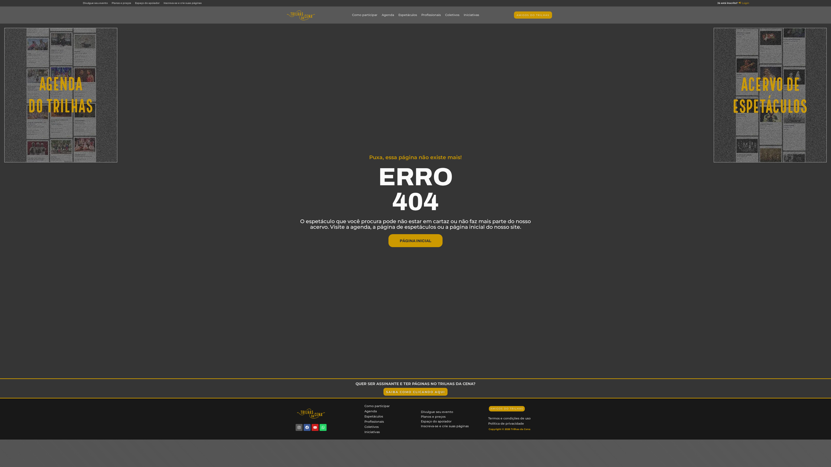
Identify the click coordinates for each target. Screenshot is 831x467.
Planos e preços (433, 417)
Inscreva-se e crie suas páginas (445, 426)
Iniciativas (471, 15)
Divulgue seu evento (437, 412)
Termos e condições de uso (509, 418)
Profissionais (431, 15)
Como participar (364, 15)
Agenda (388, 15)
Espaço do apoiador (436, 421)
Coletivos (452, 15)
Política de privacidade (506, 423)
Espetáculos (407, 15)
